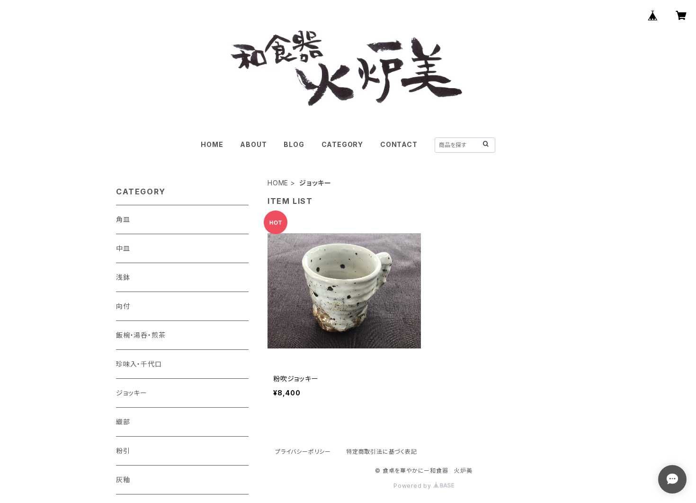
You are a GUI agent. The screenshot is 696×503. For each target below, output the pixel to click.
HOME (212, 144)
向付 (123, 306)
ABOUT (253, 144)
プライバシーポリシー (303, 451)
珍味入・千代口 (139, 364)
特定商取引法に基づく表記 (381, 451)
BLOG (294, 144)
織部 (123, 422)
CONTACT (399, 144)
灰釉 (123, 480)
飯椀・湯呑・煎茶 (140, 335)
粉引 (123, 451)
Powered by (413, 485)
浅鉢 (123, 277)
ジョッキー (131, 393)
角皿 (123, 219)
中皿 (123, 248)
